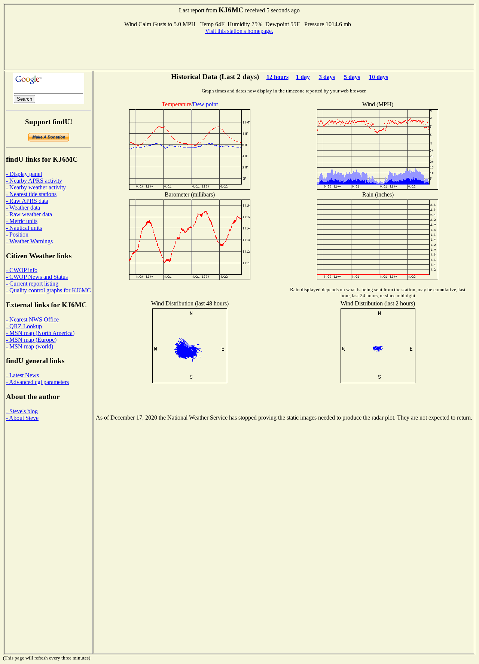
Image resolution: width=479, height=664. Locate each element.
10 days (378, 77)
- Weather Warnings (29, 241)
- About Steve (22, 418)
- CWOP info (21, 270)
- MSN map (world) (29, 346)
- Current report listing (32, 283)
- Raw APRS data (27, 201)
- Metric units (21, 221)
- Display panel (24, 174)
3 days (327, 77)
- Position (17, 234)
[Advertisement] (239, 51)
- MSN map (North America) (40, 333)
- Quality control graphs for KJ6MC (48, 290)
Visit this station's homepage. (239, 31)
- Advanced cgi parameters (37, 382)
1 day (303, 77)
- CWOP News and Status (37, 277)
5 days (352, 77)
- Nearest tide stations (31, 194)
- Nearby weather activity (36, 187)
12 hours (277, 77)
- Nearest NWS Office (32, 319)
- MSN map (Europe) (31, 339)
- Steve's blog (22, 411)
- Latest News (22, 375)
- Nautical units (24, 228)
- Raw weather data (29, 214)
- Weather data (23, 207)
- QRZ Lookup (24, 326)
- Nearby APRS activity (34, 180)
